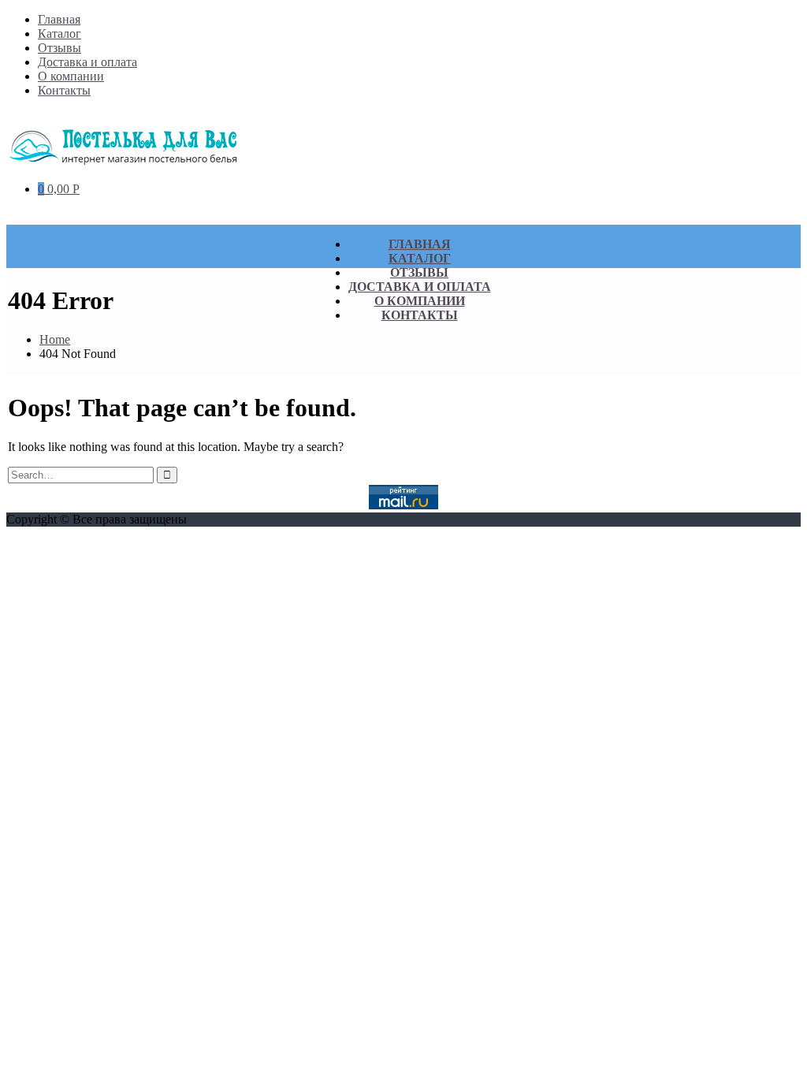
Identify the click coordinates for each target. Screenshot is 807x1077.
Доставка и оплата (87, 62)
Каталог (59, 33)
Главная (59, 19)
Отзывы (59, 47)
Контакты (64, 90)
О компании (71, 76)
